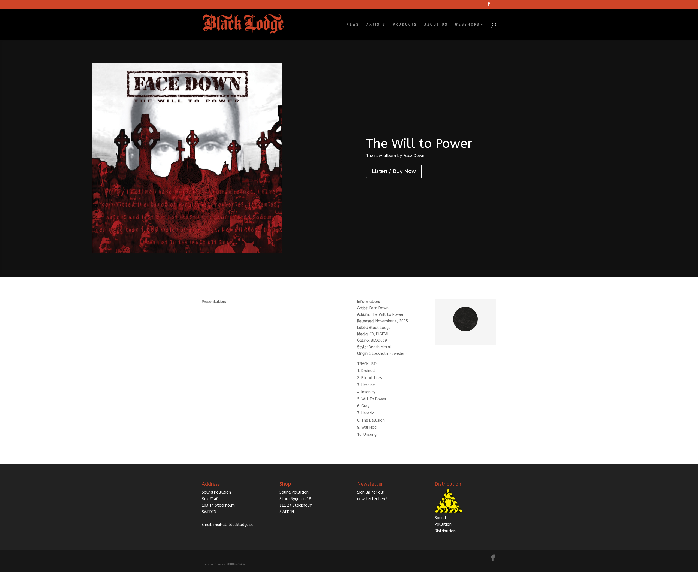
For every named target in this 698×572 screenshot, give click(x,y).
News (353, 25)
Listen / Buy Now (394, 171)
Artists (376, 25)
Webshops (467, 25)
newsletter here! (372, 499)
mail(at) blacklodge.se (233, 524)
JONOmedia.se (236, 564)
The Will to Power (419, 143)
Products (405, 25)
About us (436, 25)
